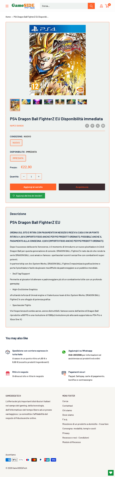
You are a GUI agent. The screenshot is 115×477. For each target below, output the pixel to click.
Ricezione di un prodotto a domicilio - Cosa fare (85, 424)
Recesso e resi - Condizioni (75, 437)
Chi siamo (67, 410)
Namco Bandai (17, 125)
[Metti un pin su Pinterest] (92, 125)
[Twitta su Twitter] (98, 125)
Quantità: (14, 176)
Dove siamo (68, 414)
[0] (107, 6)
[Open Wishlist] (111, 473)
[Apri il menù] (7, 6)
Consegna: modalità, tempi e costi (79, 428)
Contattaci (67, 405)
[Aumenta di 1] (39, 176)
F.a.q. (65, 419)
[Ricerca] (91, 6)
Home (8, 17)
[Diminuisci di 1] (24, 176)
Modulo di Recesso (71, 442)
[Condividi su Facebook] (87, 125)
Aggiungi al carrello (33, 187)
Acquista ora (82, 187)
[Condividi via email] (103, 125)
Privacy (66, 433)
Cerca (65, 401)
